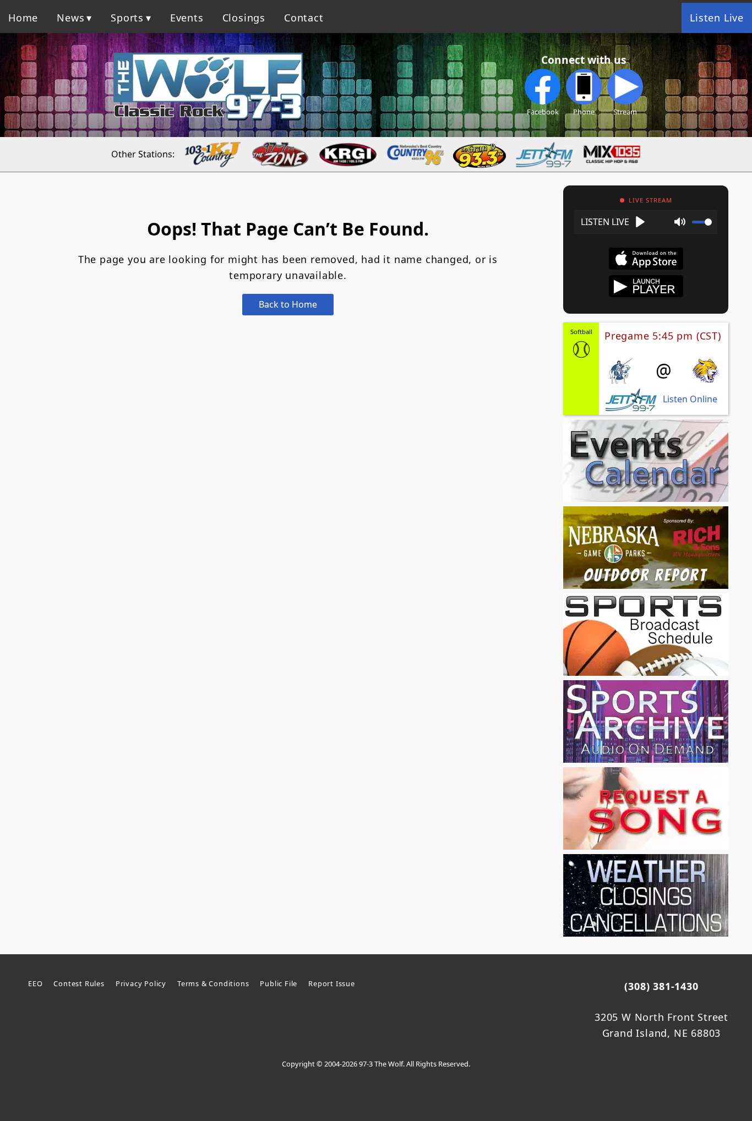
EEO (35, 983)
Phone (584, 112)
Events (187, 17)
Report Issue (331, 983)
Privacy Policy (141, 983)
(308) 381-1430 (661, 986)
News (70, 17)
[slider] (702, 222)
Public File (278, 983)
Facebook (543, 112)
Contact (304, 17)
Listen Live (717, 17)
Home (23, 17)
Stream (625, 112)
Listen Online (690, 399)
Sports (127, 17)
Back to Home (288, 304)
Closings (243, 17)
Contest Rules (78, 983)
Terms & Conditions (213, 983)
